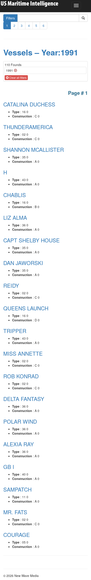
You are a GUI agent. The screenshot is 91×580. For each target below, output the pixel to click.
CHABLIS (14, 195)
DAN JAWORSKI (23, 263)
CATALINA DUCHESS (29, 104)
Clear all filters (18, 77)
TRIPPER (14, 331)
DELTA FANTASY (23, 399)
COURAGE (16, 534)
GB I (8, 466)
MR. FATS (15, 512)
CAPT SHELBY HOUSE (31, 240)
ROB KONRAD (21, 376)
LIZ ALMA (15, 217)
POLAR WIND (20, 421)
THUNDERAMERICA (28, 127)
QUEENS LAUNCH (25, 308)
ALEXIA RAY (18, 444)
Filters (10, 18)
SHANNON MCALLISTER (33, 149)
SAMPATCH (17, 489)
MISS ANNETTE (23, 353)
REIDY (11, 285)
